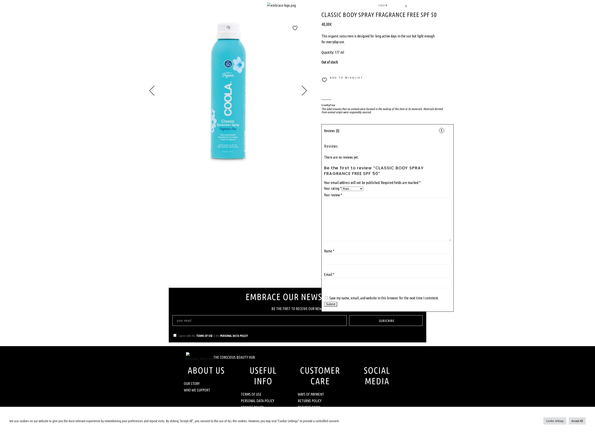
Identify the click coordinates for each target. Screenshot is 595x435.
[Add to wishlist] (295, 31)
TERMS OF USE (204, 335)
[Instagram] (383, 397)
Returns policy (309, 401)
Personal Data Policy (257, 401)
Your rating (333, 188)
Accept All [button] (577, 420)
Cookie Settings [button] (555, 420)
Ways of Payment (311, 394)
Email (329, 274)
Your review (333, 195)
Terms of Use (251, 394)
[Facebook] (371, 397)
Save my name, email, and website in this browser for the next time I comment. (384, 298)
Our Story (192, 383)
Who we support (197, 390)
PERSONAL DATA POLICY (234, 335)
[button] (171, 13)
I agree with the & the (213, 335)
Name (329, 251)
